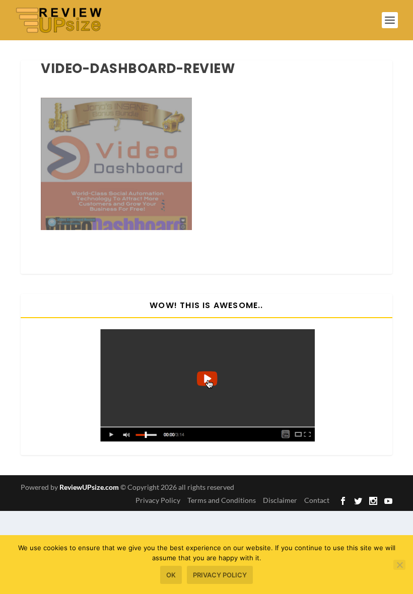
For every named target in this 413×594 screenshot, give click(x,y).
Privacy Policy (157, 500)
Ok (171, 575)
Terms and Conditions (221, 500)
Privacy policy (220, 575)
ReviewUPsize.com (89, 487)
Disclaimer (280, 500)
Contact (316, 500)
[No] (399, 565)
